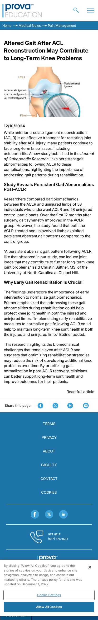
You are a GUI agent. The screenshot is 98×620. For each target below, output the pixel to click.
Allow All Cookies (49, 607)
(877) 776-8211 (58, 538)
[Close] (90, 567)
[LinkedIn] (63, 514)
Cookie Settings (49, 595)
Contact (49, 478)
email (85, 405)
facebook (40, 405)
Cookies (49, 492)
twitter (55, 405)
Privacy (49, 437)
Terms (49, 423)
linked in (70, 405)
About (49, 451)
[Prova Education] (22, 10)
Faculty (49, 465)
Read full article (80, 391)
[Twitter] (49, 514)
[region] (49, 588)
